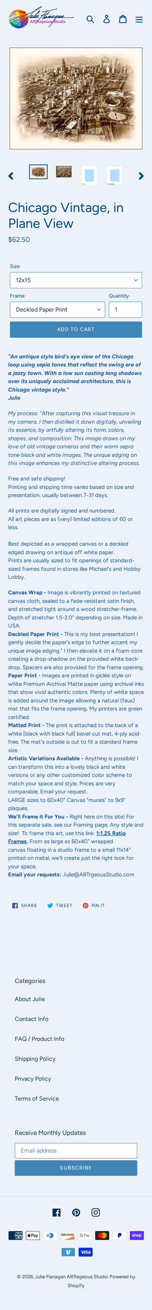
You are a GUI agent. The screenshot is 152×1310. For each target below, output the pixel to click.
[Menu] (139, 19)
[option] (38, 173)
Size (15, 266)
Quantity (119, 296)
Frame (17, 296)
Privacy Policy (33, 1078)
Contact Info (31, 1018)
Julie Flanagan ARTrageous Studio (71, 1276)
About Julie (30, 999)
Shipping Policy (35, 1058)
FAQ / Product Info (39, 1038)
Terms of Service (37, 1098)
